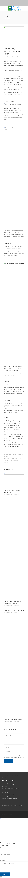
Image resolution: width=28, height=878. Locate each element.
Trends (9, 58)
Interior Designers (8, 460)
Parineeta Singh (9, 56)
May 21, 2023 (16, 605)
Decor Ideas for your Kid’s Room (14, 610)
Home (5, 18)
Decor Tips (6, 456)
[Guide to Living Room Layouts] (14, 666)
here (5, 438)
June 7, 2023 (16, 56)
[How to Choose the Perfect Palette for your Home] (14, 548)
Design (8, 18)
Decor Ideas (20, 454)
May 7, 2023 (16, 721)
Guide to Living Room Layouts (13, 719)
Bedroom (6, 454)
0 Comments (15, 58)
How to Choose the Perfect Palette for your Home (12, 603)
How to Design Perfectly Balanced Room (14, 458)
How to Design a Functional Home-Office (12, 491)
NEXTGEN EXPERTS (17, 805)
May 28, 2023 (16, 494)
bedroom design (12, 454)
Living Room (16, 460)
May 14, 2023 (16, 612)
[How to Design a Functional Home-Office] (14, 480)
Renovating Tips (8, 462)
